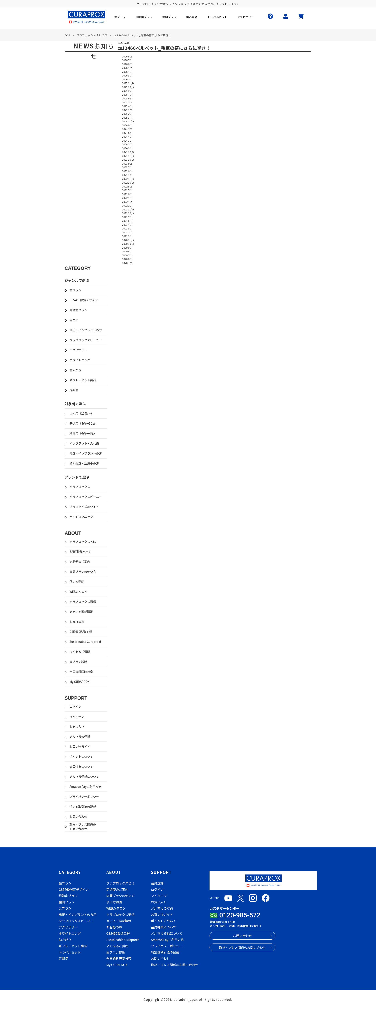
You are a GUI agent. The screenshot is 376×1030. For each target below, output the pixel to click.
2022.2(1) (127, 205)
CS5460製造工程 (81, 632)
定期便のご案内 (80, 562)
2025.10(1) (128, 87)
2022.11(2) (128, 179)
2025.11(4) (128, 83)
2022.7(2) (127, 190)
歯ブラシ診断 (78, 662)
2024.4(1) (127, 136)
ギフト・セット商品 (83, 380)
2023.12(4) (128, 152)
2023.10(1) (128, 159)
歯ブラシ (75, 290)
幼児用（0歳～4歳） (83, 433)
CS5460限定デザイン (84, 300)
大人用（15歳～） (82, 413)
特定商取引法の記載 (83, 806)
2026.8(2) (127, 56)
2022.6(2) (127, 194)
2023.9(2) (127, 163)
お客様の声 (77, 622)
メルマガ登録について (84, 776)
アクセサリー (78, 350)
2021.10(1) (128, 213)
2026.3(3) (127, 75)
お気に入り (77, 726)
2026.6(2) (127, 64)
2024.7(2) (127, 129)
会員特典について (81, 766)
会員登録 (157, 883)
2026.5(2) (127, 68)
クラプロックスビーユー (86, 340)
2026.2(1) (127, 79)
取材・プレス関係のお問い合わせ (83, 826)
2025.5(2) (127, 102)
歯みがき (75, 370)
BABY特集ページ (80, 552)
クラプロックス (80, 487)
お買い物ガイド (80, 746)
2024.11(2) (128, 121)
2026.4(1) (127, 72)
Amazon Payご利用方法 (85, 786)
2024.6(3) (127, 133)
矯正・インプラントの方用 (77, 914)
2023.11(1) (128, 156)
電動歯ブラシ (78, 310)
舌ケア (74, 320)
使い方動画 (77, 582)
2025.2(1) (127, 114)
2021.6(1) (127, 221)
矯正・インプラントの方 (86, 330)
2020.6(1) (127, 259)
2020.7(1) (127, 255)
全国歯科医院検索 (81, 672)
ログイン (75, 706)
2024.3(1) (127, 140)
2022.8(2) (127, 186)
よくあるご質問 (80, 652)
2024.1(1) (127, 148)
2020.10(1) (128, 244)
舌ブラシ (65, 908)
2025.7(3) (127, 94)
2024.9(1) (127, 125)
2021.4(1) (127, 225)
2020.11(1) (128, 240)
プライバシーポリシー (84, 796)
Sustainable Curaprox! (85, 642)
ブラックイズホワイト (84, 507)
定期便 (74, 390)
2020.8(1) (127, 251)
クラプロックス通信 (83, 602)
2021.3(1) (127, 228)
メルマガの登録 (80, 736)
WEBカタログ (79, 592)
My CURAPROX (79, 682)
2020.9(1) (127, 247)
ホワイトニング (80, 360)
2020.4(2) (127, 263)
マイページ (77, 716)
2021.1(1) (127, 236)
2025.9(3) (127, 91)
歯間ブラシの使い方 (83, 572)
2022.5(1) (127, 198)
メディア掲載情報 (81, 612)
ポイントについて (81, 756)
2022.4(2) (127, 202)
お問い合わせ (78, 816)
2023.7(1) (127, 167)
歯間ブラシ (66, 902)
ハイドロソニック (81, 517)
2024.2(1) (127, 144)
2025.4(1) (127, 106)
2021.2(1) (127, 232)
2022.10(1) (128, 182)
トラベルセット (70, 952)
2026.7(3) (127, 60)
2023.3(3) (127, 175)
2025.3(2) (127, 110)
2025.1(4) (127, 117)
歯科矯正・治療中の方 (84, 463)
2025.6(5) (127, 98)
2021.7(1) (127, 217)
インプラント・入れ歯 (84, 443)
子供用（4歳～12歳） (84, 423)
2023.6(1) (127, 171)
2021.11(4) (128, 209)
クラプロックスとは (83, 542)
